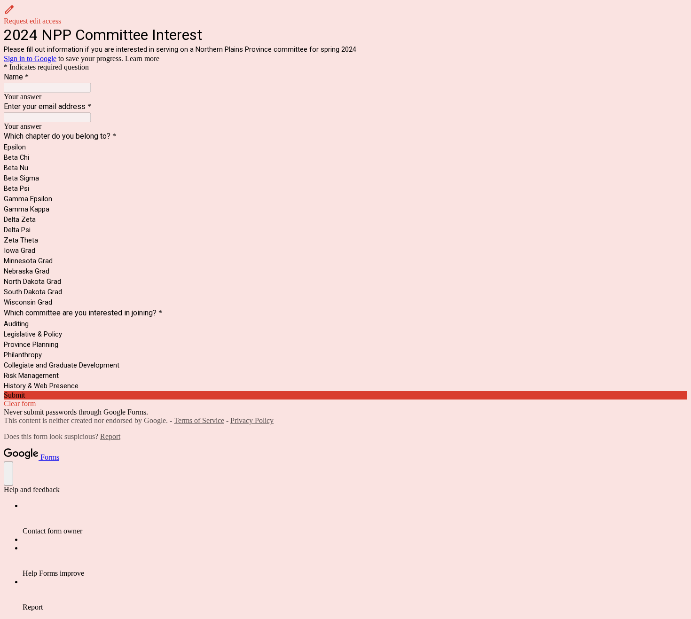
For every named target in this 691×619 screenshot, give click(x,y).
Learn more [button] (142, 59)
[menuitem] (355, 518)
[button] (345, 14)
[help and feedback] (8, 474)
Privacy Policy (252, 420)
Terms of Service (199, 420)
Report (110, 436)
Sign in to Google (30, 59)
